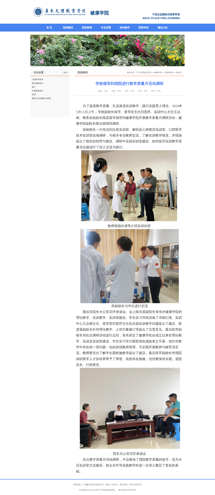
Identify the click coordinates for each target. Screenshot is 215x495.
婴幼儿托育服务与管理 (41, 98)
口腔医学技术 (37, 79)
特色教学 (125, 27)
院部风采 (144, 27)
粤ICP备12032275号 (127, 490)
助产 (34, 87)
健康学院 (158, 72)
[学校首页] (59, 12)
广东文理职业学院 (143, 72)
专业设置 (106, 27)
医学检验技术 (37, 83)
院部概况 (68, 27)
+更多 (65, 72)
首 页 (49, 27)
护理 (34, 94)
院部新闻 (87, 27)
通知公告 (163, 27)
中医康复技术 (37, 91)
